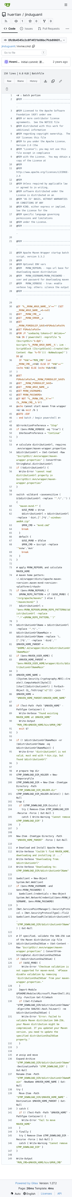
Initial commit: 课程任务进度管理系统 (43, 62)
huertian (14, 15)
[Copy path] (33, 46)
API (59, 1193)
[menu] (15, 1193)
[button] (16, 21)
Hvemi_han (14, 61)
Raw (9, 81)
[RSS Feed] (6, 21)
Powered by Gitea (26, 1183)
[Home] (7, 4)
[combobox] (24, 52)
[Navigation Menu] (66, 5)
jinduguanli (33, 15)
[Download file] (45, 81)
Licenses (46, 1193)
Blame (20, 81)
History (33, 81)
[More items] (67, 29)
